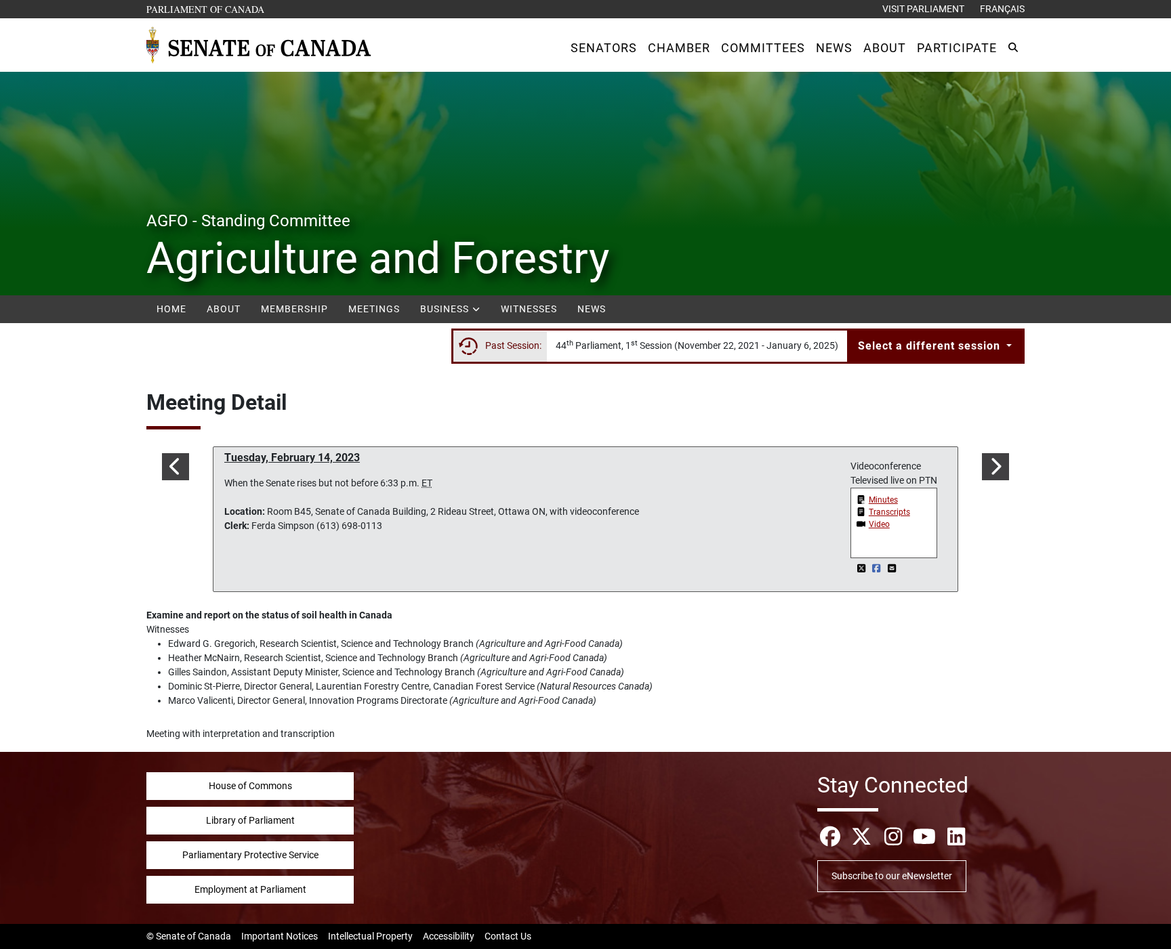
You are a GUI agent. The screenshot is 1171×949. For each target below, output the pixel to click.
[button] (603, 47)
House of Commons (250, 785)
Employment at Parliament (250, 889)
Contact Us (508, 936)
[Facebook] (877, 568)
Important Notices (279, 936)
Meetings (374, 308)
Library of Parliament (250, 820)
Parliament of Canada (206, 9)
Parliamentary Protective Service (250, 854)
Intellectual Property (370, 936)
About (224, 308)
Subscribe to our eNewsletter (891, 875)
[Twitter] (862, 568)
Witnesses (529, 308)
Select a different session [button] (931, 345)
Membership (294, 308)
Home (171, 308)
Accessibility (448, 936)
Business (446, 308)
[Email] (892, 568)
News (591, 308)
